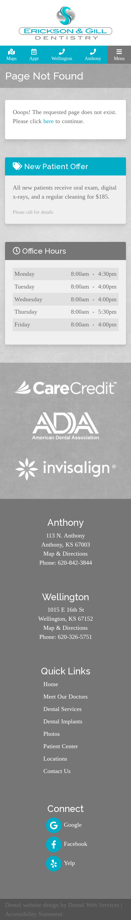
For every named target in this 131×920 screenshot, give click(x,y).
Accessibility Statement (33, 914)
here (48, 121)
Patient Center (60, 746)
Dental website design (32, 905)
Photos (51, 733)
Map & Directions (65, 553)
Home (50, 684)
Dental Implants (62, 721)
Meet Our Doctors (65, 696)
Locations (55, 758)
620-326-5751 (75, 636)
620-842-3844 (75, 562)
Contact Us (57, 771)
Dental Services (62, 709)
